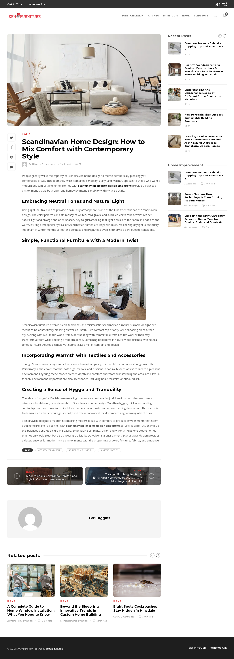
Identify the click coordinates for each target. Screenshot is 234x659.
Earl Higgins (35, 164)
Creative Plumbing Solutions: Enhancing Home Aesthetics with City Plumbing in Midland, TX (117, 478)
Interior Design (133, 15)
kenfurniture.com (54, 648)
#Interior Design (109, 450)
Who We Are (37, 4)
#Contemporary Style (49, 450)
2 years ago (47, 164)
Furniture (201, 15)
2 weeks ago (190, 183)
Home (186, 15)
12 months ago (127, 616)
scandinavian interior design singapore (105, 185)
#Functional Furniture (81, 450)
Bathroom (170, 15)
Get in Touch (15, 4)
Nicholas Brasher (68, 621)
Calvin (116, 616)
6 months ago (191, 205)
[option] (31, 592)
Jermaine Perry (14, 621)
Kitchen (153, 15)
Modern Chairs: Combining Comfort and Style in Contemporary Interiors (51, 477)
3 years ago (28, 621)
